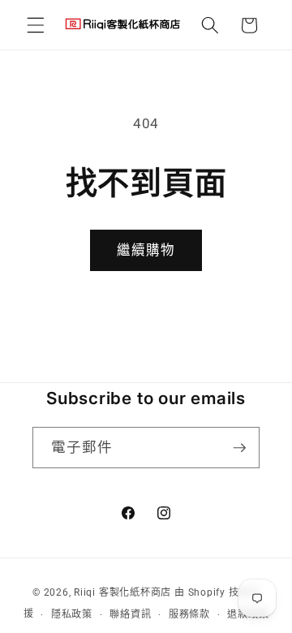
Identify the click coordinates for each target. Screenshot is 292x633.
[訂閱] (239, 448)
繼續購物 (146, 250)
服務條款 (189, 614)
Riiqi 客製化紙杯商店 (122, 592)
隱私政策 (71, 614)
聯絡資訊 (130, 614)
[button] (35, 25)
